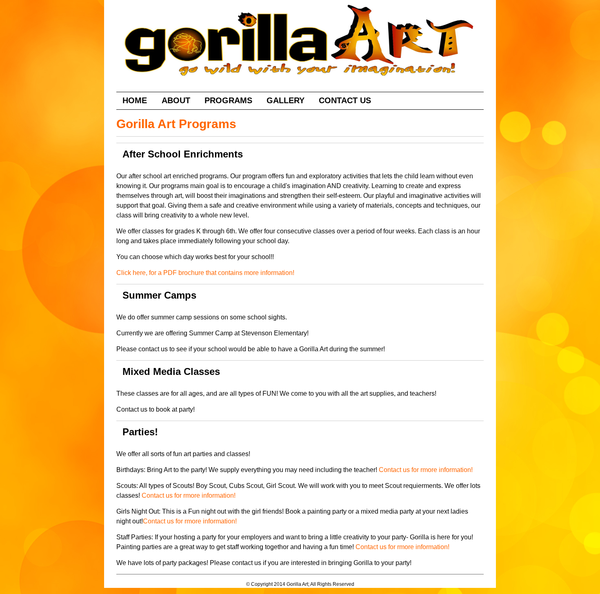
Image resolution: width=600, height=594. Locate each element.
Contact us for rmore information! (426, 469)
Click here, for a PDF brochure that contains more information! (205, 272)
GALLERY (285, 100)
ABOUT (176, 100)
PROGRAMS (228, 100)
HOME (135, 100)
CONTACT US (345, 100)
